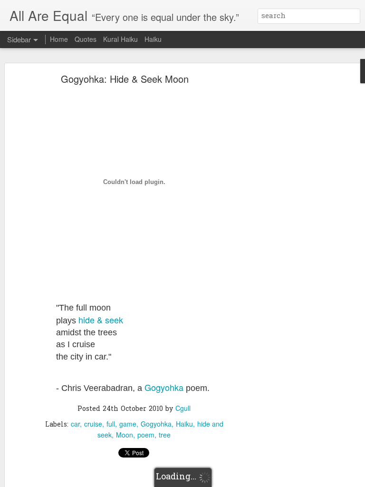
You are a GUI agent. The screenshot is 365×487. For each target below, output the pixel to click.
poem (145, 434)
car (75, 424)
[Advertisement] (283, 226)
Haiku (184, 424)
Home (59, 39)
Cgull (183, 408)
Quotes (85, 39)
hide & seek (100, 319)
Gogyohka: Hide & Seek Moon (125, 79)
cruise (93, 424)
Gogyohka (163, 387)
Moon (124, 434)
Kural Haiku (120, 39)
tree (165, 434)
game (127, 424)
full (110, 424)
